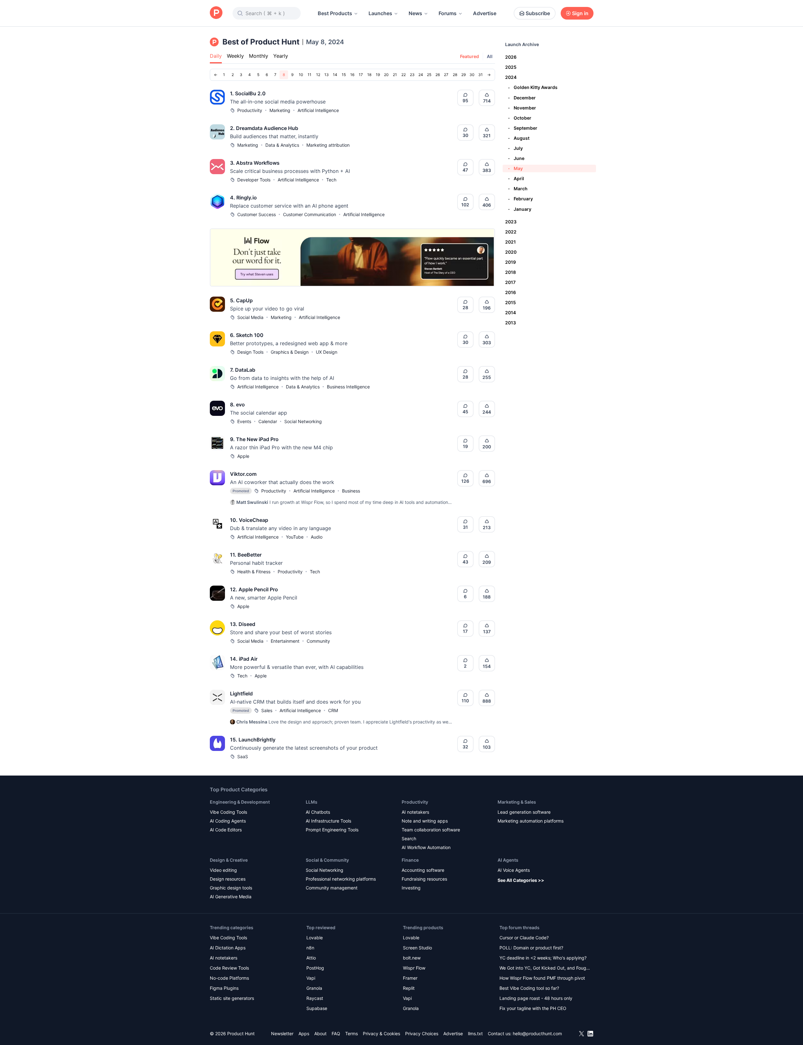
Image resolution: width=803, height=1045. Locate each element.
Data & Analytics (282, 145)
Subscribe (538, 13)
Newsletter (282, 1033)
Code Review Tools (229, 968)
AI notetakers (415, 812)
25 (429, 74)
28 (455, 74)
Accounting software (423, 870)
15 (344, 74)
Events (244, 421)
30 (472, 74)
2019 (510, 262)
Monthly (258, 56)
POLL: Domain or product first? (531, 947)
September (522, 128)
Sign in (580, 13)
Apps (303, 1033)
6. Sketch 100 (246, 335)
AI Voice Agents (514, 870)
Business (351, 490)
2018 (510, 272)
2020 (511, 252)
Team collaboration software (431, 829)
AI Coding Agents (228, 821)
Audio (316, 537)
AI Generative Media (230, 896)
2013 (510, 322)
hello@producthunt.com (537, 1033)
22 (403, 74)
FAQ (336, 1033)
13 (326, 74)
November (522, 107)
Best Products (335, 13)
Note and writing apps (425, 821)
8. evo (237, 404)
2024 (511, 77)
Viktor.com (243, 474)
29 (463, 74)
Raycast (314, 998)
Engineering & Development (240, 802)
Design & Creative (229, 860)
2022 (511, 231)
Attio (311, 957)
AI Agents (508, 860)
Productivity (249, 110)
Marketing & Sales (517, 802)
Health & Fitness (253, 571)
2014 (510, 312)
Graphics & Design (290, 352)
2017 (510, 282)
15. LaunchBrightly (252, 739)
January (519, 209)
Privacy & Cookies (381, 1033)
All (490, 56)
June (516, 158)
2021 (510, 242)
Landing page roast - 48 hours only (535, 998)
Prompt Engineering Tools (332, 829)
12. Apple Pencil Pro (254, 589)
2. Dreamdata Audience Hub (264, 128)
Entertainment (285, 641)
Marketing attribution (328, 145)
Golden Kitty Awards (533, 87)
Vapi (310, 978)
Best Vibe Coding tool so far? (529, 988)
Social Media (250, 317)
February (520, 198)
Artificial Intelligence (318, 110)
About (320, 1033)
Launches (380, 13)
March (518, 188)
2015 (510, 302)
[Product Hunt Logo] (216, 13)
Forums (448, 13)
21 (395, 74)
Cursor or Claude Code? (524, 937)
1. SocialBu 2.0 (248, 93)
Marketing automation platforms (531, 821)
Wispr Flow (414, 968)
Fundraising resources (424, 879)
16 (352, 74)
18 (369, 74)
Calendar (267, 421)
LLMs (311, 802)
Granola (314, 988)
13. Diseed (242, 624)
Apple (243, 456)
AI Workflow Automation (426, 847)
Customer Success (256, 214)
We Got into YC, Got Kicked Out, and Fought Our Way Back (544, 968)
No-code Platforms (229, 978)
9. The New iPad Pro (254, 439)
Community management (331, 887)
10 (301, 74)
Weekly (235, 56)
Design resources (227, 879)
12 (318, 74)
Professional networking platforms (341, 879)
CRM (333, 710)
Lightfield (241, 693)
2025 (511, 67)
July (515, 148)
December (522, 97)
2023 (511, 221)
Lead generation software (524, 812)
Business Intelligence (348, 386)
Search (409, 838)
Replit (409, 988)
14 (335, 74)
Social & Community (327, 860)
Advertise (484, 13)
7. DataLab (242, 370)
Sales (266, 710)
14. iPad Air (243, 659)
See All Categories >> (521, 880)
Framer (410, 978)
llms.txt (475, 1033)
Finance (410, 860)
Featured (469, 56)
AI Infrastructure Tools (328, 821)
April (516, 178)
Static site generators (232, 998)
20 (386, 74)
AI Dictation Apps (227, 947)
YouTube (295, 537)
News (415, 13)
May (515, 168)
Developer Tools (253, 179)
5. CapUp (241, 300)
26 (437, 74)
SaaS (242, 756)
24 (420, 74)
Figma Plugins (224, 988)
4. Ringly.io (243, 197)
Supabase (316, 1008)
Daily (216, 56)
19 (378, 74)
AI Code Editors (226, 829)
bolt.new (412, 957)
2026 (511, 57)
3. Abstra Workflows (255, 163)
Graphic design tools (231, 887)
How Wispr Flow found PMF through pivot (542, 978)
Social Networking (303, 421)
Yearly (280, 56)
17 (361, 74)
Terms (351, 1033)
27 (446, 74)
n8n (310, 947)
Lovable (314, 937)
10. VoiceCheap (249, 520)
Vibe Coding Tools (228, 812)
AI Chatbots (318, 812)
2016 (510, 292)
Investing (411, 887)
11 (309, 74)
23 (412, 74)
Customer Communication (309, 214)
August (518, 138)
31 (480, 74)
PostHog (315, 968)
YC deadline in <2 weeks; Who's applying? (543, 957)
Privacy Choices (421, 1033)
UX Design (326, 352)
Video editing (223, 870)
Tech (331, 179)
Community (318, 641)
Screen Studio (417, 947)
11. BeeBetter (246, 555)
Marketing (279, 110)
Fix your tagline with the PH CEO (532, 1008)
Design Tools (250, 352)
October (519, 118)
